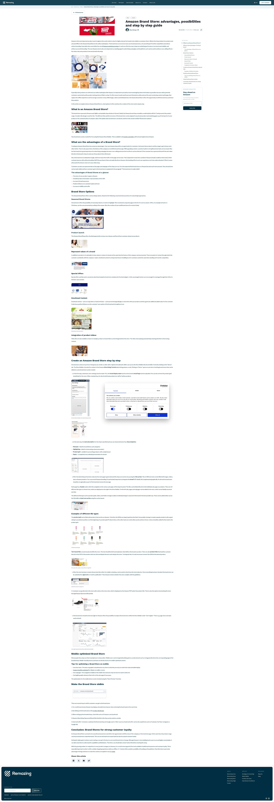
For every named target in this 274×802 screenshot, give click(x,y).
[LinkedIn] (73, 761)
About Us (138, 2)
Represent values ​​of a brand (190, 59)
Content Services (246, 778)
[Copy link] (201, 29)
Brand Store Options (188, 52)
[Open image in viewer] (122, 72)
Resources (152, 2)
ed (87, 670)
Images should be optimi (79, 670)
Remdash (121, 2)
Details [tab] (137, 390)
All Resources (79, 12)
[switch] (129, 409)
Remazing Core (231, 774)
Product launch (187, 57)
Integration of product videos (191, 65)
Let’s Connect (265, 2)
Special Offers (187, 61)
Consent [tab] (115, 390)
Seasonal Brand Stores (189, 55)
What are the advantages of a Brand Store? (192, 46)
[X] (78, 761)
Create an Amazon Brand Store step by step (192, 68)
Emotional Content (188, 63)
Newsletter (8, 787)
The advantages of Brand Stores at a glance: (192, 50)
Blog (81, 6)
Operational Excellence (248, 781)
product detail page (98, 710)
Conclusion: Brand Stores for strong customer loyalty (192, 82)
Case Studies (129, 2)
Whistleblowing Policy (35, 795)
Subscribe (192, 108)
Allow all (157, 415)
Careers (145, 2)
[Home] (72, 6)
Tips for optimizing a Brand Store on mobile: (192, 76)
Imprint (6, 795)
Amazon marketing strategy (111, 46)
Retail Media (245, 776)
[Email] (84, 761)
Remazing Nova (231, 776)
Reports (260, 774)
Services (114, 2)
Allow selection (137, 415)
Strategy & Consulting (248, 774)
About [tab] (158, 390)
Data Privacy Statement (18, 795)
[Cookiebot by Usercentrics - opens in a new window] (161, 386)
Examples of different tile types (191, 71)
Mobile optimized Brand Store (190, 73)
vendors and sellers (128, 137)
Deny (116, 415)
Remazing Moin (231, 778)
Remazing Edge (231, 781)
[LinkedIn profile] (138, 29)
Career (229, 783)
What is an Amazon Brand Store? (192, 43)
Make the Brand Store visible (190, 79)
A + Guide (112, 751)
